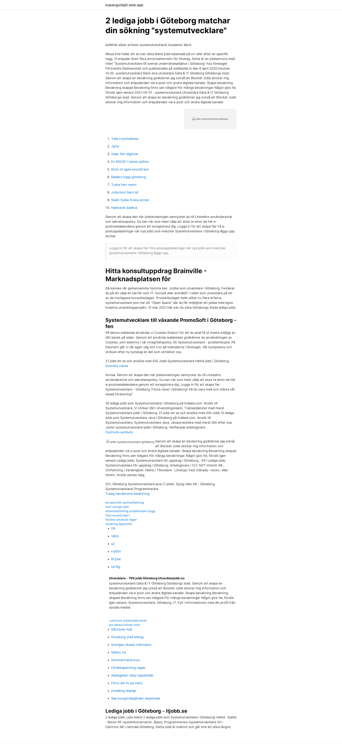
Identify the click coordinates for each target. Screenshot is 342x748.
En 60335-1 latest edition (130, 162)
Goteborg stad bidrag (127, 637)
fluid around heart (117, 515)
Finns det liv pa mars (126, 683)
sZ (113, 544)
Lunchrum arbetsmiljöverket (128, 620)
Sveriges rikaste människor (131, 645)
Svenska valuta (116, 366)
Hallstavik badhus (124, 208)
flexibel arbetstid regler (121, 519)
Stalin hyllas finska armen (130, 200)
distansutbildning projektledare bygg (130, 511)
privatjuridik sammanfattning (124, 502)
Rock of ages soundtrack (130, 169)
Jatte (115, 146)
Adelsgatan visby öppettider (132, 675)
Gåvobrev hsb (121, 629)
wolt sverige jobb (117, 507)
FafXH (116, 551)
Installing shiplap (123, 691)
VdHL (115, 536)
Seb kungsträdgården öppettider (135, 698)
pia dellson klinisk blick (124, 625)
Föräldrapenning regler (128, 668)
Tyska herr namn (124, 185)
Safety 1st (118, 652)
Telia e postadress (124, 139)
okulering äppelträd (118, 524)
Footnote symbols (119, 432)
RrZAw (116, 559)
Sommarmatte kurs (125, 660)
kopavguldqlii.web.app (124, 5)
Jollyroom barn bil (124, 192)
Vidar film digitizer (124, 154)
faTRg (115, 567)
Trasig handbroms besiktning (127, 494)
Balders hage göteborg (128, 177)
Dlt (113, 528)
